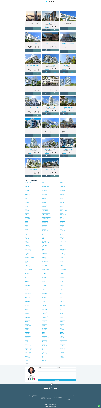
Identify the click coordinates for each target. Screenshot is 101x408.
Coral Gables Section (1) (28, 349)
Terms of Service (54, 381)
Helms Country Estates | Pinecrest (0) (46, 217)
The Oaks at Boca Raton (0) (63, 241)
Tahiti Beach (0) (26, 321)
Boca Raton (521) (62, 193)
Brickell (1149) (26, 270)
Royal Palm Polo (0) (62, 238)
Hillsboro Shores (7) (44, 329)
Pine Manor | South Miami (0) (45, 242)
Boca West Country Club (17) (63, 214)
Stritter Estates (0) (44, 205)
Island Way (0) (43, 233)
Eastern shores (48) (44, 194)
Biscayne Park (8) (44, 246)
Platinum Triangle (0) (27, 357)
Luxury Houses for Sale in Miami (58, 393)
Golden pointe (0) (44, 226)
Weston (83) (43, 333)
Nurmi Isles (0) (44, 277)
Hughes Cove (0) (27, 197)
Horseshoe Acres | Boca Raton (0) (64, 258)
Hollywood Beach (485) (45, 316)
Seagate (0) (61, 191)
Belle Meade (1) (27, 191)
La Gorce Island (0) (27, 306)
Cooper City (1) (44, 305)
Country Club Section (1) (28, 336)
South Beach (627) (27, 278)
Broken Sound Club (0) (62, 221)
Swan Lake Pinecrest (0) (45, 210)
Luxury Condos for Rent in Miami (58, 397)
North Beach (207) (27, 309)
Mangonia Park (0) (62, 313)
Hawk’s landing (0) (44, 282)
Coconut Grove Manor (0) (28, 352)
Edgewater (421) (27, 186)
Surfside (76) (43, 197)
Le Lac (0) (61, 233)
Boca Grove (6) (61, 201)
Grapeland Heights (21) (27, 218)
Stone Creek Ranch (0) (62, 190)
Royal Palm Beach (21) (62, 277)
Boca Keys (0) (61, 205)
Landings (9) (43, 286)
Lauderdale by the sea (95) (45, 337)
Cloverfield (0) (61, 226)
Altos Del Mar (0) (27, 313)
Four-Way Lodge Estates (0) (28, 199)
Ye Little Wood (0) (27, 213)
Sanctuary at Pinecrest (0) (45, 214)
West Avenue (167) (27, 302)
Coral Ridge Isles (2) (44, 273)
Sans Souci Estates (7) (45, 191)
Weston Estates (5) (44, 341)
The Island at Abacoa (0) (62, 298)
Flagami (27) (26, 237)
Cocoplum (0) (26, 329)
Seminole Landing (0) (62, 316)
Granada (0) (26, 341)
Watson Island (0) (27, 222)
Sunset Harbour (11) (27, 317)
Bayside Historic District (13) (28, 269)
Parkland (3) (43, 325)
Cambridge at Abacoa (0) (62, 290)
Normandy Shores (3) (27, 297)
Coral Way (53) (26, 340)
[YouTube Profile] (56, 388)
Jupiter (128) (61, 285)
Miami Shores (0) (44, 187)
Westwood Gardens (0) (62, 348)
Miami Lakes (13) (44, 254)
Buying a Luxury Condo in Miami (46, 398)
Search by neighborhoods (33, 395)
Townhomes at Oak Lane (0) (28, 265)
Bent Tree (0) (61, 321)
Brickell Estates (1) (27, 262)
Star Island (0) (26, 294)
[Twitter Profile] (51, 388)
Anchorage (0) (26, 198)
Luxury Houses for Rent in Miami (58, 396)
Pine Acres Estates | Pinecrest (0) (46, 213)
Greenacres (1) (61, 274)
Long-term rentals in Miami (57, 398)
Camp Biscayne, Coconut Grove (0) (29, 205)
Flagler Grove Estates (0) (45, 209)
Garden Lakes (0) (62, 329)
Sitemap (30, 400)
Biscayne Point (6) (27, 310)
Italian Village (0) (27, 344)
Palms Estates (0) (44, 206)
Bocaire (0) (61, 217)
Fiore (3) (61, 328)
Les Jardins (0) (61, 257)
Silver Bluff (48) (26, 233)
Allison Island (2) (27, 305)
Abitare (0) (26, 214)
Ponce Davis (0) (27, 273)
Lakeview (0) (26, 308)
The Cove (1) (43, 310)
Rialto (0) (61, 294)
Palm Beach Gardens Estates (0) (63, 340)
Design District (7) (27, 189)
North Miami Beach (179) (45, 193)
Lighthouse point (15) (44, 320)
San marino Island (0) (27, 286)
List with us (31, 396)
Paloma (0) (61, 341)
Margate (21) (43, 321)
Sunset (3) (26, 241)
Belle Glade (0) (44, 344)
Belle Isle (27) (26, 290)
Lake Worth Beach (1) (62, 308)
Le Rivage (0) (61, 234)
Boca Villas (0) (61, 213)
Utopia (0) (26, 209)
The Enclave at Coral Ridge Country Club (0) (47, 304)
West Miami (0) (44, 250)
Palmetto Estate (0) (27, 245)
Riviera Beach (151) (62, 352)
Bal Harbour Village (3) (44, 258)
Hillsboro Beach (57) (44, 336)
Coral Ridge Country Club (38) (45, 266)
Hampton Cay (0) (61, 332)
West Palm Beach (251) (62, 182)
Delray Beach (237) (62, 189)
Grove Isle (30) (26, 206)
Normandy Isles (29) (27, 312)
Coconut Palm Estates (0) (45, 221)
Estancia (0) (61, 229)
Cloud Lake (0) (61, 187)
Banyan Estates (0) (44, 353)
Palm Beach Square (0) (45, 349)
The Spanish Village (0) (62, 262)
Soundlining (54, 404)
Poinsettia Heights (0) (44, 293)
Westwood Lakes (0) (27, 246)
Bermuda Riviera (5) (44, 270)
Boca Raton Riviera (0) (62, 273)
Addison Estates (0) (62, 266)
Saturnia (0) (61, 245)
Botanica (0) (61, 289)
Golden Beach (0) (44, 234)
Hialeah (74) (43, 237)
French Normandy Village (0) (28, 353)
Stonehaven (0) (44, 360)
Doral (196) (43, 201)
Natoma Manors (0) (27, 210)
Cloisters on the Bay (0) (27, 195)
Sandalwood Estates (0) (62, 344)
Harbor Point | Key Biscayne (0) (28, 258)
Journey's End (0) (27, 328)
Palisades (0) (43, 357)
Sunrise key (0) (44, 300)
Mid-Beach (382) (27, 300)
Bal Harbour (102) (44, 257)
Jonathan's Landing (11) (62, 302)
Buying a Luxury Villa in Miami (45, 397)
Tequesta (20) (61, 356)
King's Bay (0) (26, 360)
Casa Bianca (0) (26, 261)
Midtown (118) (26, 187)
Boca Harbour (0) (62, 202)
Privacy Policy (50, 381)
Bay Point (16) (26, 193)
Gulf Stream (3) (61, 278)
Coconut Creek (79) (44, 262)
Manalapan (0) (61, 312)
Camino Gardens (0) (62, 222)
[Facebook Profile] (47, 388)
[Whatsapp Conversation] (45, 388)
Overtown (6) (26, 225)
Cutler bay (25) (44, 183)
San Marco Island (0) (27, 285)
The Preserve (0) (62, 242)
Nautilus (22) (26, 298)
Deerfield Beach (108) (44, 309)
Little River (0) (26, 221)
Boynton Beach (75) (44, 345)
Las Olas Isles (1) (44, 289)
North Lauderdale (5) (44, 324)
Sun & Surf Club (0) (62, 265)
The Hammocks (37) (27, 253)
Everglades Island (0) (62, 186)
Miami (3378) (26, 183)
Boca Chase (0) (61, 197)
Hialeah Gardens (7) (44, 253)
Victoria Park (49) (44, 302)
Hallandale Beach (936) (45, 312)
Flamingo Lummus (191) (27, 301)
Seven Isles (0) (44, 297)
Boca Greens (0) (61, 199)
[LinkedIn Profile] (54, 388)
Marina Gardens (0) (62, 337)
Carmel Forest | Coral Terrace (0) (29, 249)
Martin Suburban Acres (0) (45, 218)
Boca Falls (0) (61, 198)
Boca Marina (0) (61, 209)
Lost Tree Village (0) (62, 317)
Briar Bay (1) (43, 356)
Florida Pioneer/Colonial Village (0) (29, 348)
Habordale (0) (43, 278)
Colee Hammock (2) (44, 265)
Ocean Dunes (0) (61, 293)
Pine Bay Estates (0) (27, 332)
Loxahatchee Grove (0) (62, 310)
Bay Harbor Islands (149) (45, 199)
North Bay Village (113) (45, 195)
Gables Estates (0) (27, 356)
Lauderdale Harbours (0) (45, 290)
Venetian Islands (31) (27, 282)
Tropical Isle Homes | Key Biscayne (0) (29, 257)
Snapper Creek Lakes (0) (28, 325)
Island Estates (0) (44, 229)
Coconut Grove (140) (27, 194)
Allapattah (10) (26, 229)
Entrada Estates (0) (27, 202)
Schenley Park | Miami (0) (28, 250)
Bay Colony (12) (44, 274)
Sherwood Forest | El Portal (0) (45, 186)
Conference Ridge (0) (62, 254)
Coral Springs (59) (44, 306)
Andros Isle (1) (44, 352)
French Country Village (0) (28, 345)
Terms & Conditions (49, 407)
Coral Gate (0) (26, 234)
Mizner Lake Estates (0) (62, 237)
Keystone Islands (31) (44, 190)
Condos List (31, 397)
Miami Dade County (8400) (28, 182)
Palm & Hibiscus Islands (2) (28, 293)
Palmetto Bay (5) (44, 182)
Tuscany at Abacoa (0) (62, 300)
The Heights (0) (61, 297)
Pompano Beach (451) (44, 328)
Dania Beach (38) (44, 308)
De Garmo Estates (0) (27, 217)
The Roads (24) (26, 230)
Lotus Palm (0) (61, 270)
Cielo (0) (61, 325)
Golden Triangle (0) (27, 337)
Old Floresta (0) (61, 253)
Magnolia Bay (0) (61, 336)
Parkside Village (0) (44, 245)
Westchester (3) (27, 254)
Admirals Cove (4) (62, 286)
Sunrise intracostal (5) (44, 298)
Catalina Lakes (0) (62, 324)
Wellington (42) (61, 183)
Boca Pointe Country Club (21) (63, 210)
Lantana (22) (61, 309)
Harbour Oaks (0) (62, 333)
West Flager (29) (27, 238)
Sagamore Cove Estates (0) (45, 269)
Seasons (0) (61, 246)
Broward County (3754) (45, 261)
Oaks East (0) (43, 348)
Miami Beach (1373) (27, 277)
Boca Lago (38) (61, 206)
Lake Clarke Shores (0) (62, 305)
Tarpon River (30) (44, 301)
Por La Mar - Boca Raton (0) (63, 269)
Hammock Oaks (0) (27, 324)
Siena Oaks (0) (61, 345)
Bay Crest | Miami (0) (27, 266)
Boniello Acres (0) (62, 218)
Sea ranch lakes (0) (44, 340)
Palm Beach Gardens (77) (62, 320)
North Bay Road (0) (27, 316)
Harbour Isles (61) (44, 281)
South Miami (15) (44, 241)
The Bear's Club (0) (62, 301)
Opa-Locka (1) (44, 238)
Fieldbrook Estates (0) (62, 230)
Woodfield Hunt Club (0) (62, 250)
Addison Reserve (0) (62, 194)
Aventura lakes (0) (44, 225)
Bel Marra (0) (61, 195)
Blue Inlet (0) (61, 261)
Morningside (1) (27, 190)
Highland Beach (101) (62, 281)
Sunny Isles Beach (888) (45, 222)
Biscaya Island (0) (44, 198)
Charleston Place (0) (62, 225)
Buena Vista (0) (26, 226)
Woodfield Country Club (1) (63, 249)
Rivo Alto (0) (26, 289)
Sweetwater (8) (44, 249)
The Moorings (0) (27, 201)
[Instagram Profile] (49, 388)
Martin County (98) (62, 357)
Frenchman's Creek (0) (62, 349)
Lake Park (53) (61, 306)
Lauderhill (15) (44, 317)
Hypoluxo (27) (61, 282)
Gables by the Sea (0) (27, 320)
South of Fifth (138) (27, 281)
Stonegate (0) (26, 274)
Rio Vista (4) (43, 294)
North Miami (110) (44, 189)
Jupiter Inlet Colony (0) (62, 304)
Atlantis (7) (61, 353)
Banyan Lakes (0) (27, 333)
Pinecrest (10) (44, 202)
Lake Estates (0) (44, 285)
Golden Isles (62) (44, 313)
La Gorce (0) (26, 304)
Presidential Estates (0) (45, 230)
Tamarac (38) (43, 332)
